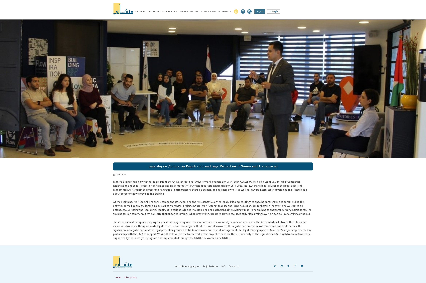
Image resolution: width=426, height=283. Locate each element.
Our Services (154, 11)
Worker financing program (187, 266)
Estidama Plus (186, 11)
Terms (118, 277)
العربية (260, 11)
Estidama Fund (169, 11)
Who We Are (140, 11)
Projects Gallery (210, 266)
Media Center (224, 11)
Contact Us (234, 266)
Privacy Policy (130, 277)
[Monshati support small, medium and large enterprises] (123, 9)
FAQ (223, 266)
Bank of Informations (205, 11)
